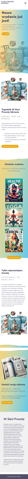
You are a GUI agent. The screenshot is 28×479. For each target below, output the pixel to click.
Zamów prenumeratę (14, 257)
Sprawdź (5, 34)
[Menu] (25, 3)
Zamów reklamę (7, 402)
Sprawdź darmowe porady (10, 146)
